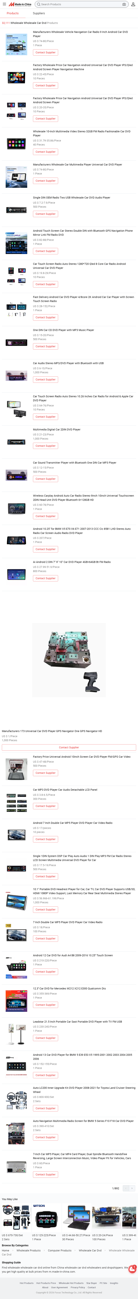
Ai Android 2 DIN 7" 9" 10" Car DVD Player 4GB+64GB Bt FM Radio (72, 562)
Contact (92, 1287)
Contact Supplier (46, 52)
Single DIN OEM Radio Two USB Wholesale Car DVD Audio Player (71, 197)
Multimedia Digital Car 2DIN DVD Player (56, 429)
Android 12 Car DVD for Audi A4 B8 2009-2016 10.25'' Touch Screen (73, 955)
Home (5, 1250)
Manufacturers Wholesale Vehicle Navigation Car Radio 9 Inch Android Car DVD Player (80, 34)
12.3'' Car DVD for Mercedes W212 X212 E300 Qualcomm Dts (69, 988)
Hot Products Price (46, 1283)
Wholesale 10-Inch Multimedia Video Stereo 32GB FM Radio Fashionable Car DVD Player (81, 133)
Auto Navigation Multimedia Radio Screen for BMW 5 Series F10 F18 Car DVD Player (83, 1121)
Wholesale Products (29, 1250)
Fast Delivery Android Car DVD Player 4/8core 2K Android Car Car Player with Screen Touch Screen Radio (83, 299)
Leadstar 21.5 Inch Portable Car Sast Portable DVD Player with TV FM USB (77, 1021)
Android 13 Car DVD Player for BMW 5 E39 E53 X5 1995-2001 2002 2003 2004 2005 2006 (82, 1057)
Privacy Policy (78, 1287)
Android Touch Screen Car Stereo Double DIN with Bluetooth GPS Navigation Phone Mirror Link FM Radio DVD (83, 233)
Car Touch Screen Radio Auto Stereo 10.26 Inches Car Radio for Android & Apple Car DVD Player (83, 398)
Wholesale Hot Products (71, 1283)
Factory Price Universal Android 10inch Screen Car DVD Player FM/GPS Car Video (81, 756)
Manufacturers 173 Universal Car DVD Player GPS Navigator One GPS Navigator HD (52, 731)
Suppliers (39, 13)
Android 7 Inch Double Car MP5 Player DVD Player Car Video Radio (72, 823)
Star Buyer (91, 1283)
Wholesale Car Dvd (90, 1250)
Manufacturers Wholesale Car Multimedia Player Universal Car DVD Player (77, 164)
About (45, 1287)
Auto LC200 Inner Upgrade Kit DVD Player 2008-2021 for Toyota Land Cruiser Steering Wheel (84, 1090)
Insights (114, 1283)
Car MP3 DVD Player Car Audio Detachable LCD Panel (65, 789)
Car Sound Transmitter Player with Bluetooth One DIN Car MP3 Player (74, 462)
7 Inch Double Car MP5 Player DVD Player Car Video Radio (67, 922)
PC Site (103, 1283)
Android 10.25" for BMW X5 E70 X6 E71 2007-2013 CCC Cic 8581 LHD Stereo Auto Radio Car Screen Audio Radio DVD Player (82, 531)
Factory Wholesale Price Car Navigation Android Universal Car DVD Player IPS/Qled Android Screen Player (83, 100)
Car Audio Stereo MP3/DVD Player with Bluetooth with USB (68, 363)
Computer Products (59, 1250)
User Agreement (59, 1287)
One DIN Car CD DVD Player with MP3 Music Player (63, 330)
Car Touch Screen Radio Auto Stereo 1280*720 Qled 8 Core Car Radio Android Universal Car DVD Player (79, 266)
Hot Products (27, 1283)
